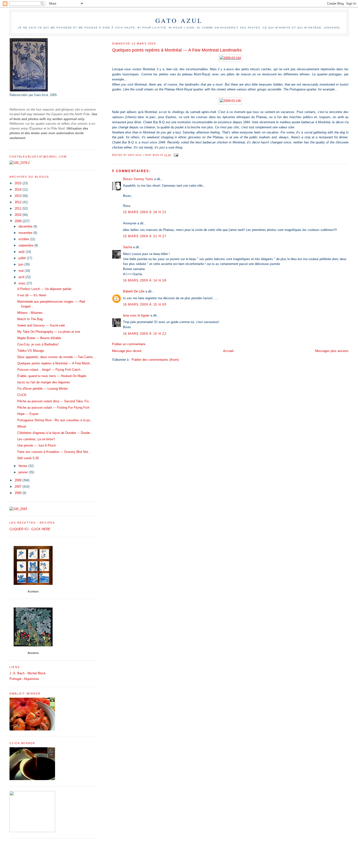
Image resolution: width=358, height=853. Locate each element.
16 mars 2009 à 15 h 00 (145, 304)
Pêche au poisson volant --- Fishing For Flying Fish (53, 407)
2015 (18, 183)
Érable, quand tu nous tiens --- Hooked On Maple (51, 376)
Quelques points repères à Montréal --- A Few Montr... (55, 363)
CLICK (22, 395)
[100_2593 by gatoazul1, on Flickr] (18, 509)
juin (21, 264)
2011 (18, 208)
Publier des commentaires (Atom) (155, 359)
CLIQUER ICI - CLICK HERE (29, 529)
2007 (18, 486)
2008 (18, 480)
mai (22, 271)
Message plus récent (126, 351)
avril (22, 277)
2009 (18, 221)
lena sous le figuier (136, 315)
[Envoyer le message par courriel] (176, 155)
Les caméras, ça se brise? (36, 439)
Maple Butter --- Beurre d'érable (39, 338)
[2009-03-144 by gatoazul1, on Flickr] (230, 58)
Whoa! (21, 426)
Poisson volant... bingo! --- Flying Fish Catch (48, 369)
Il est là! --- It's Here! (31, 295)
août (22, 252)
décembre (26, 226)
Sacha (127, 247)
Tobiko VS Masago (30, 350)
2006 (18, 493)
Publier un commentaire (128, 344)
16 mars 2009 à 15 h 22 (145, 333)
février (23, 466)
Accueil (228, 351)
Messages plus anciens (332, 351)
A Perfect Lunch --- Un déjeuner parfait (44, 289)
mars (23, 283)
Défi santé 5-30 (28, 458)
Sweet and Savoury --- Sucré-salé (41, 325)
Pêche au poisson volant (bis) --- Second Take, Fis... (54, 401)
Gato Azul (179, 20)
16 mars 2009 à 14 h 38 (145, 280)
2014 (18, 189)
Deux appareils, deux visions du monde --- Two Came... (56, 357)
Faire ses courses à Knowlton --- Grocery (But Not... (54, 452)
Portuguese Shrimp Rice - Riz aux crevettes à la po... (55, 420)
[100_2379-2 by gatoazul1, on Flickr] (19, 163)
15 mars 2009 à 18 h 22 (145, 212)
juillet (23, 258)
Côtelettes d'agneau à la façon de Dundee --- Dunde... (55, 433)
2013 (18, 196)
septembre (26, 245)
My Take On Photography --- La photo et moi (48, 332)
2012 (18, 202)
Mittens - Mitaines (30, 313)
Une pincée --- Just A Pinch (36, 445)
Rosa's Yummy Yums (138, 179)
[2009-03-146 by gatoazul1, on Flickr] (230, 101)
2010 (18, 215)
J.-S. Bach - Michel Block (27, 673)
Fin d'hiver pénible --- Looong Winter (42, 388)
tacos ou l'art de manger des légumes (43, 382)
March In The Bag (30, 319)
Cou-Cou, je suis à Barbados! (38, 344)
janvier (24, 472)
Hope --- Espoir (27, 414)
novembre (26, 233)
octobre (24, 239)
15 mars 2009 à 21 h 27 (145, 236)
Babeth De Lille (133, 291)
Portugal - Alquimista (24, 679)
